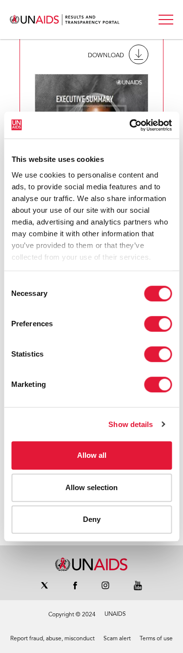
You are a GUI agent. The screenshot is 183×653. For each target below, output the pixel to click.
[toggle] (166, 19)
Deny (92, 519)
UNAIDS (115, 614)
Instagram (105, 585)
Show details (130, 424)
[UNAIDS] (91, 564)
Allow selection (91, 487)
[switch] (158, 324)
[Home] (65, 20)
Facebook (75, 585)
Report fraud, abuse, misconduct (52, 639)
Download (106, 56)
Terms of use (156, 639)
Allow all (91, 455)
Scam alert (117, 639)
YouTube (138, 585)
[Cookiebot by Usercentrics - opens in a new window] (130, 125)
